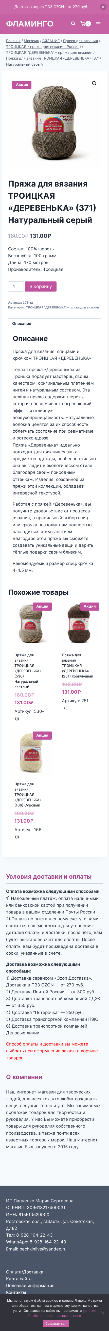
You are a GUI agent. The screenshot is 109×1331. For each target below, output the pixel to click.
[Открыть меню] (98, 24)
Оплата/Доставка (24, 1271)
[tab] (54, 324)
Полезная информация (30, 1285)
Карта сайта (19, 1278)
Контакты (16, 1292)
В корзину (40, 286)
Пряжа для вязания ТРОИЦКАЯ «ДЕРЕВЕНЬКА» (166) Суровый (28, 794)
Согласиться (55, 1323)
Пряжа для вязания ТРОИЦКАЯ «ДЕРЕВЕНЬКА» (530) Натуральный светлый (28, 671)
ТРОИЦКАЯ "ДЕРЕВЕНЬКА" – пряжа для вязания (62, 307)
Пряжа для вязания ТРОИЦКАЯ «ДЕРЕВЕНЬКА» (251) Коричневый (77, 665)
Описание (21, 323)
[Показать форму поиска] (73, 23)
